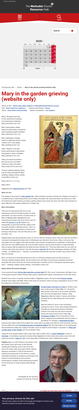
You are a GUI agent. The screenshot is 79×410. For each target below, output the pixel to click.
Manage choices (69, 406)
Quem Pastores (18, 189)
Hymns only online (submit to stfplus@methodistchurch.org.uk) (36, 106)
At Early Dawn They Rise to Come (53, 287)
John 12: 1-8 (20, 338)
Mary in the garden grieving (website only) (40, 87)
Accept (69, 395)
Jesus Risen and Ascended (17, 110)
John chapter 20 (27, 196)
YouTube (5, 336)
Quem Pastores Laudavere (16, 108)
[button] (20, 17)
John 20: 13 (44, 249)
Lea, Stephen (50, 110)
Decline (69, 401)
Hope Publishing (58, 334)
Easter (47, 108)
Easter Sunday (67, 278)
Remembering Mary (67, 321)
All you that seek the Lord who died (31, 272)
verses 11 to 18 (14, 222)
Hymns (19, 87)
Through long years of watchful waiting (33, 325)
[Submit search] (72, 31)
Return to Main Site (10, 1)
